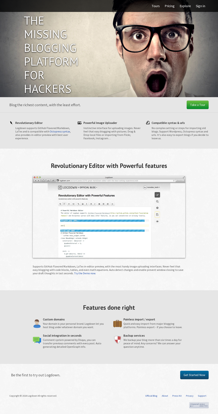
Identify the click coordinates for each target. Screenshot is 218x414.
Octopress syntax (60, 131)
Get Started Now (194, 375)
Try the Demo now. (85, 273)
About (165, 395)
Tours (156, 6)
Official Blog (151, 395)
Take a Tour (197, 105)
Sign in (200, 6)
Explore (185, 6)
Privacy (189, 395)
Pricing (170, 6)
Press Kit (177, 395)
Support (202, 395)
